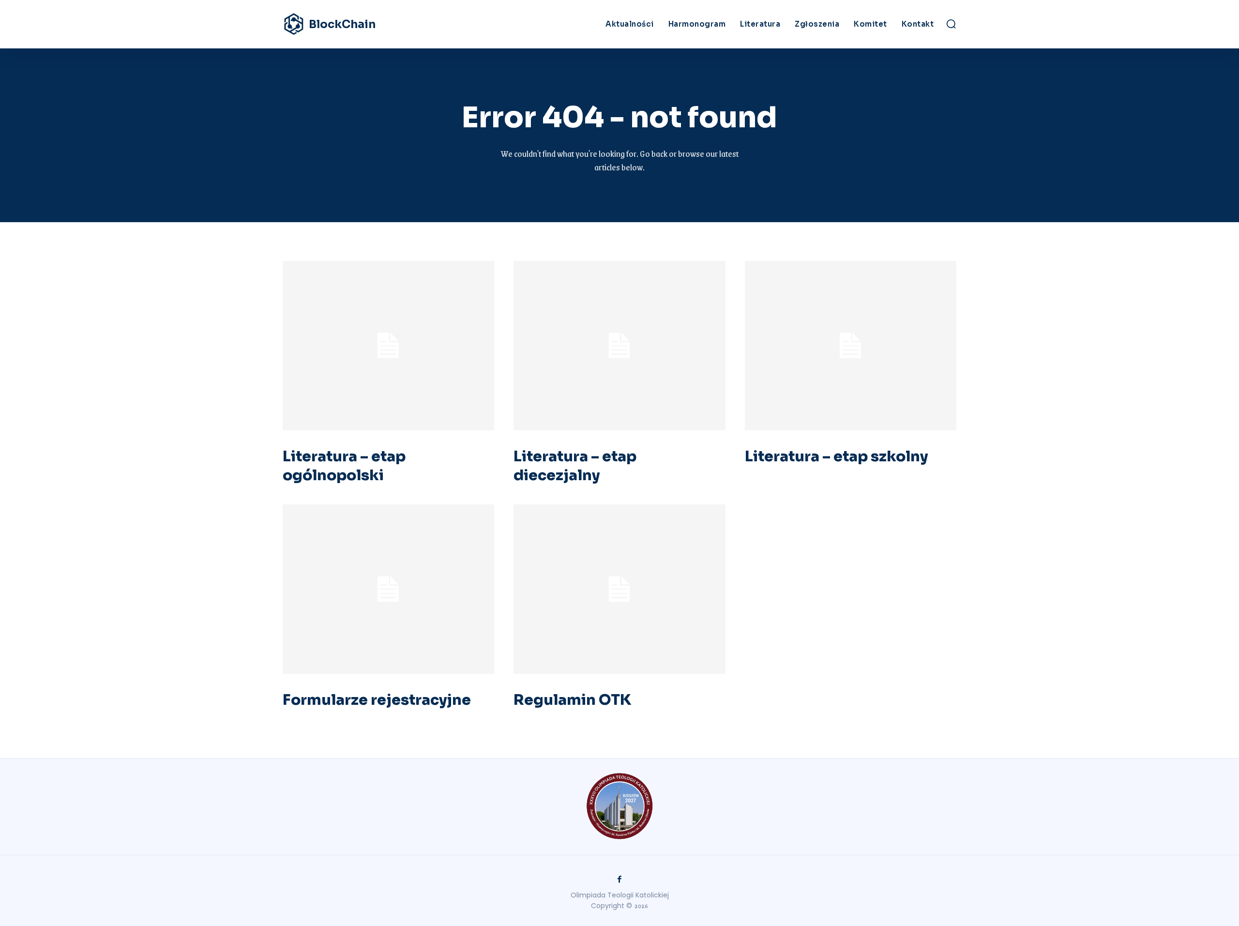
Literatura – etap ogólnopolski (344, 466)
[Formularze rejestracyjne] (388, 589)
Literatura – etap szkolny (836, 456)
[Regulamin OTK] (619, 589)
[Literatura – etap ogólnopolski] (388, 345)
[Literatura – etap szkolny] (850, 345)
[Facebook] (619, 879)
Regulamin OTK (572, 700)
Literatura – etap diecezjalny (575, 466)
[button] (951, 23)
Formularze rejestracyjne (377, 700)
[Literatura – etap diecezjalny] (619, 345)
